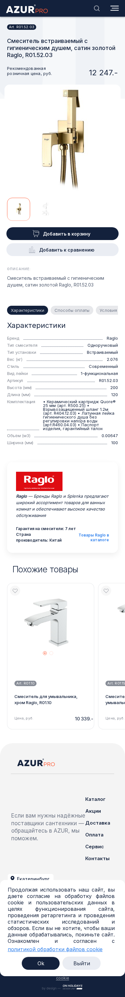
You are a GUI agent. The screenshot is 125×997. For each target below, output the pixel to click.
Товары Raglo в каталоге (94, 537)
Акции (93, 811)
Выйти (81, 963)
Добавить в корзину (66, 234)
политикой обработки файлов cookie (55, 949)
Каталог (95, 799)
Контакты (97, 858)
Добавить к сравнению (66, 250)
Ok (41, 963)
